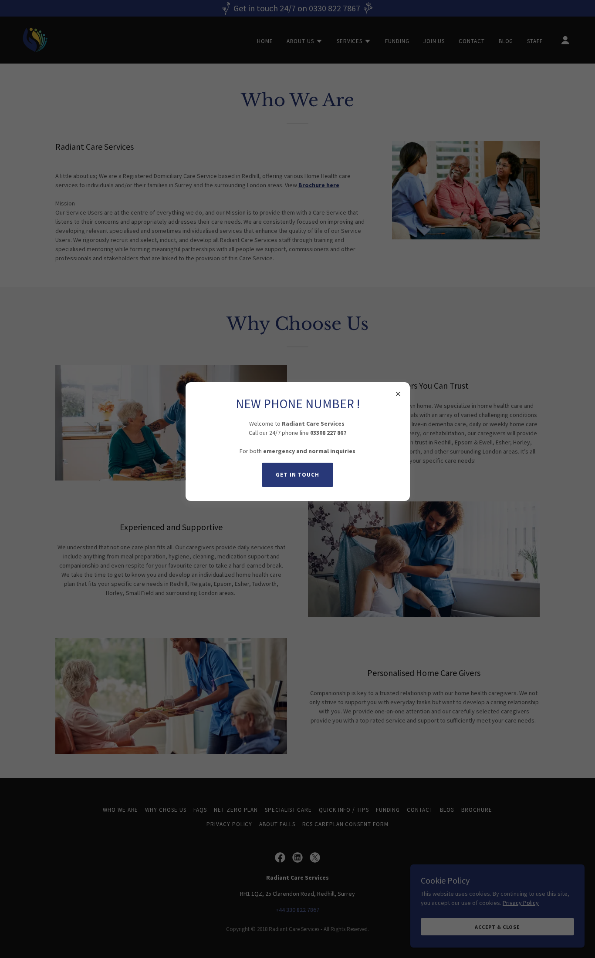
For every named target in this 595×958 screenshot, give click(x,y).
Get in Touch (297, 474)
